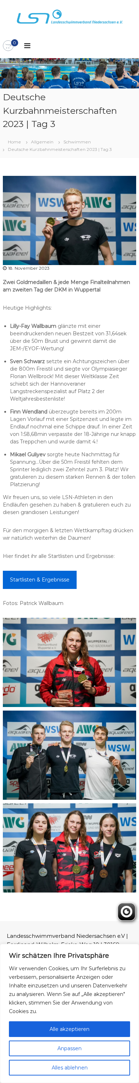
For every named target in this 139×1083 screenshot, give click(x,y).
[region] (69, 1013)
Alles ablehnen (70, 1067)
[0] (8, 46)
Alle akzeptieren (69, 1029)
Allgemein (42, 141)
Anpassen (69, 1048)
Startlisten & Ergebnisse (40, 579)
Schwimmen (77, 141)
